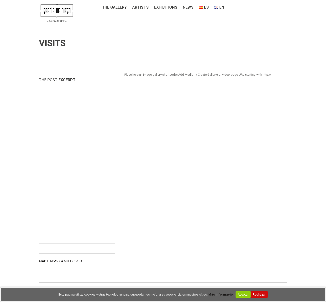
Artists (140, 7)
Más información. (222, 294)
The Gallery (114, 7)
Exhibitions (165, 7)
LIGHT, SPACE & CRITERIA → (60, 261)
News (188, 7)
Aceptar (243, 294)
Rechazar (259, 294)
